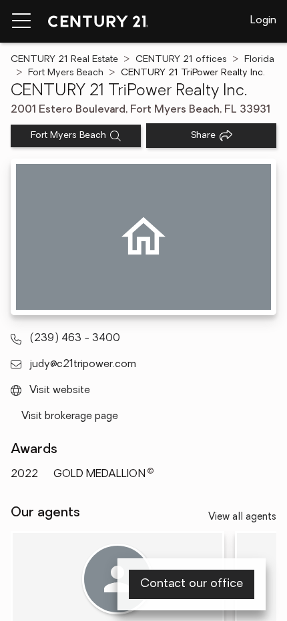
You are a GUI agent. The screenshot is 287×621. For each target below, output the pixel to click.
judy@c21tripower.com (82, 364)
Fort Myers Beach (65, 73)
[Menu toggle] (21, 21)
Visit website (59, 390)
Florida (259, 60)
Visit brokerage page (69, 416)
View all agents (242, 517)
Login (263, 20)
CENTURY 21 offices (181, 60)
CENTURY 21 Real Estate (64, 60)
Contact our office (191, 584)
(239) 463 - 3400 (74, 338)
